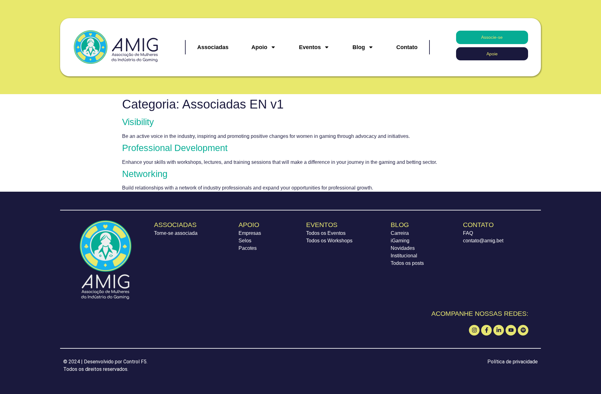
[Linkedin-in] (498, 330)
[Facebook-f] (486, 330)
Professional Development (175, 148)
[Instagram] (474, 330)
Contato (407, 47)
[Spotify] (523, 330)
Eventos (310, 47)
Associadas (213, 47)
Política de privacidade (512, 362)
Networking (144, 174)
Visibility (138, 122)
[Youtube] (511, 330)
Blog (358, 47)
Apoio (259, 47)
